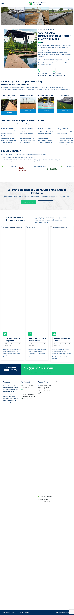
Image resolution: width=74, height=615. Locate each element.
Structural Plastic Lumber (28, 392)
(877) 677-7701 (10, 370)
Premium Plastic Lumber (28, 394)
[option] (13, 16)
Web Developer (67, 612)
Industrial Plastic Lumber (28, 396)
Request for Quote (29, 202)
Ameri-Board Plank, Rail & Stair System (28, 386)
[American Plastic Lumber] (37, 3)
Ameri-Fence (25, 390)
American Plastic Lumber (13, 612)
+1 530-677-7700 (46, 202)
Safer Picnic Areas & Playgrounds (12, 339)
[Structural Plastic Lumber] (9, 105)
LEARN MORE (9, 112)
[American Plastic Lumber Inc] (13, 16)
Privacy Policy (58, 612)
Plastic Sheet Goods (27, 398)
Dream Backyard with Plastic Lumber (37, 339)
